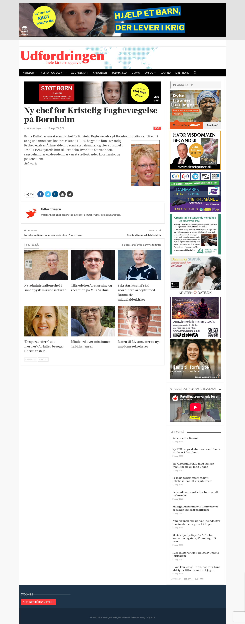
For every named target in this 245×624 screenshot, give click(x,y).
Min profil (182, 72)
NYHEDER (28, 72)
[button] (195, 74)
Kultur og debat (52, 72)
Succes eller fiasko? (185, 438)
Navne (157, 128)
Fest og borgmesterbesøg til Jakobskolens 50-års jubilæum (192, 479)
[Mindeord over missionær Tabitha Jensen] (93, 321)
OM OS (149, 72)
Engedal (151, 617)
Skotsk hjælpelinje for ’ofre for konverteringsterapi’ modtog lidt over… (194, 538)
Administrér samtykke (38, 602)
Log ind (166, 72)
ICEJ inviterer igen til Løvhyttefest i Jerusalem (195, 554)
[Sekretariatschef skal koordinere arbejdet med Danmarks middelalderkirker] (139, 265)
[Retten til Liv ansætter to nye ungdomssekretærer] (139, 321)
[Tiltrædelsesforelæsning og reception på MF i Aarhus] (93, 265)
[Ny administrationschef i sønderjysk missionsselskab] (46, 265)
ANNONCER (100, 72)
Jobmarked (119, 72)
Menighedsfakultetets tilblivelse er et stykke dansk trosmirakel (195, 508)
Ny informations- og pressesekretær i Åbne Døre (53, 235)
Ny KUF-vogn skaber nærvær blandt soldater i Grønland (196, 451)
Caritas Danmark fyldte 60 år (144, 235)
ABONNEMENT (79, 72)
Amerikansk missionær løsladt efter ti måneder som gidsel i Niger (196, 522)
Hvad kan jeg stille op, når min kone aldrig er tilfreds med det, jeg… (196, 568)
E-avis (136, 72)
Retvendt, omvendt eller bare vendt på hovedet (195, 493)
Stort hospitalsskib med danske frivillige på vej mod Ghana (193, 465)
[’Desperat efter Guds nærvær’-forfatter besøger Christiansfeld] (46, 321)
